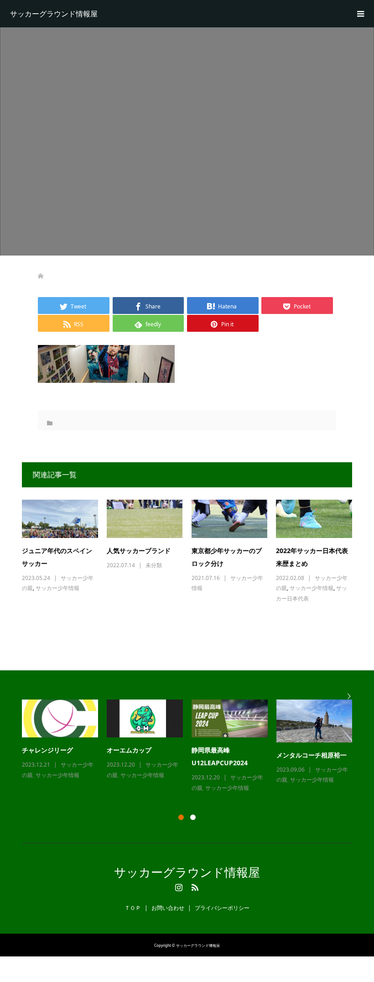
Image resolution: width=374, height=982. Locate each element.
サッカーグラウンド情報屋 (54, 14)
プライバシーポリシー (222, 908)
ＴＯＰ (133, 908)
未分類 (153, 565)
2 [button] (193, 817)
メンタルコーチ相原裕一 (311, 755)
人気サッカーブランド (139, 550)
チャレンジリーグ (47, 750)
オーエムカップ (129, 750)
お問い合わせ (167, 908)
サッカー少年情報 (57, 588)
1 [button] (181, 817)
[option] (191, 747)
